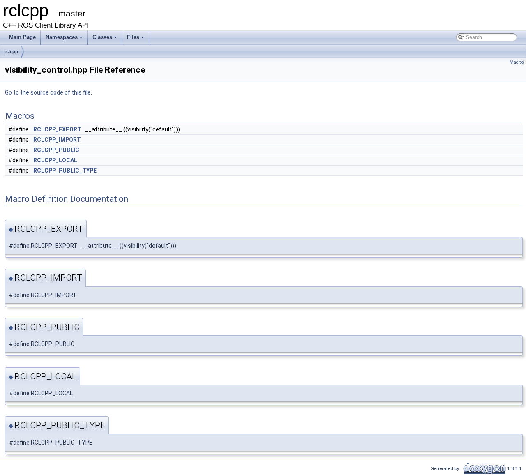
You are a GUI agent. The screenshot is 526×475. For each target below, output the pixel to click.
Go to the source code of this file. (48, 92)
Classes (105, 39)
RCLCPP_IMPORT (57, 139)
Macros (517, 62)
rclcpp (11, 51)
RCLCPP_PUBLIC (56, 150)
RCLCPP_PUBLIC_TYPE (65, 170)
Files (136, 39)
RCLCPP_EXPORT (57, 129)
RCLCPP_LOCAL (55, 160)
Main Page (22, 37)
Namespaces (65, 39)
